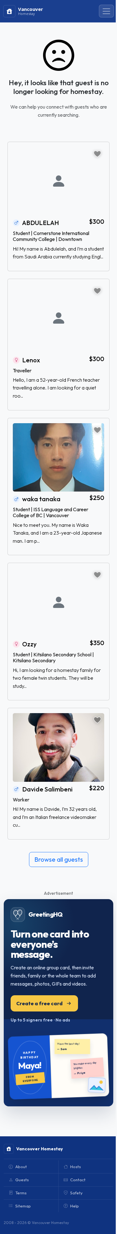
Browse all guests (58, 859)
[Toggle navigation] (106, 11)
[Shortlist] (97, 154)
